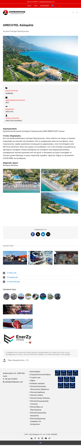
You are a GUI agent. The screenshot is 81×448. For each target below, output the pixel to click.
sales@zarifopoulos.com (47, 2)
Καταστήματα (35, 372)
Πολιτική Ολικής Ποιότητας (40, 398)
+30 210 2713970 (32, 2)
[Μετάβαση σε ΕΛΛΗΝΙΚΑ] (40, 442)
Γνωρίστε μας (35, 377)
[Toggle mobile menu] (77, 12)
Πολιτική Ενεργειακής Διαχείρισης (38, 414)
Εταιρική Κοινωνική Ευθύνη (40, 374)
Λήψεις (32, 380)
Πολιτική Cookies (36, 395)
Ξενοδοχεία (9, 93)
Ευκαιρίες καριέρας (37, 383)
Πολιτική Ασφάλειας (37, 392)
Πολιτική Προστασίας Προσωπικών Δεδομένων (39, 387)
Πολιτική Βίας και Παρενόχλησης (36, 408)
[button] (40, 273)
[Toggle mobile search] (73, 12)
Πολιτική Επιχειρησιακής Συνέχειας (39, 402)
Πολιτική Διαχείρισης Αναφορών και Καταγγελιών (37, 421)
